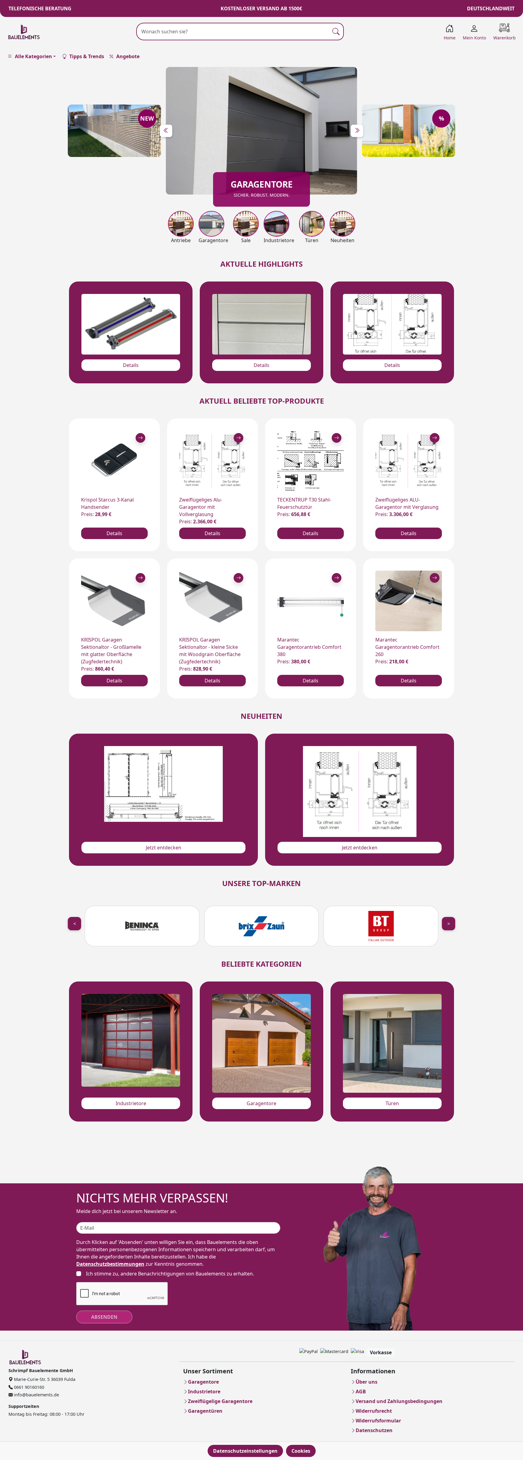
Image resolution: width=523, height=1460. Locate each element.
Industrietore (131, 1103)
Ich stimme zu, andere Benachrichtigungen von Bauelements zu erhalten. (170, 1273)
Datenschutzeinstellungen (245, 1451)
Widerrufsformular (378, 1420)
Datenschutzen (374, 1430)
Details (131, 365)
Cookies (300, 1451)
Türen (392, 1103)
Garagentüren (205, 1411)
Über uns (366, 1381)
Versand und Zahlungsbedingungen (399, 1401)
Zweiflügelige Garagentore (220, 1401)
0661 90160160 (28, 1387)
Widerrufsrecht (374, 1411)
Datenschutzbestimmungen (110, 1264)
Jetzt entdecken (163, 847)
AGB (361, 1391)
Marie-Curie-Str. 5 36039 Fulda (44, 1379)
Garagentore (261, 1103)
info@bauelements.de (36, 1395)
